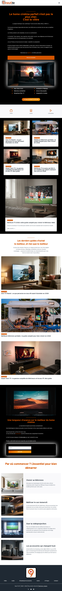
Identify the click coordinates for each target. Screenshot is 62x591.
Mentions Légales (43, 586)
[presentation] (17, 128)
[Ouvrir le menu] (59, 3)
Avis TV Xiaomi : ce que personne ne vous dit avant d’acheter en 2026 (15, 141)
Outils (38, 581)
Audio (13, 581)
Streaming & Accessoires (25, 581)
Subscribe (20, 451)
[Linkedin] (34, 589)
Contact (56, 581)
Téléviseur (8, 137)
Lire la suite (11, 228)
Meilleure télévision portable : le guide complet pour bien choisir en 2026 (45, 141)
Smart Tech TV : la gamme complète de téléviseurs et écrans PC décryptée (14, 170)
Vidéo (5, 581)
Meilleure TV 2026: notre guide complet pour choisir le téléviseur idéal (31, 223)
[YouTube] (31, 589)
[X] (28, 589)
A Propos (47, 581)
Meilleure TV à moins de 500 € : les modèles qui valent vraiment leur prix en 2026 (45, 170)
